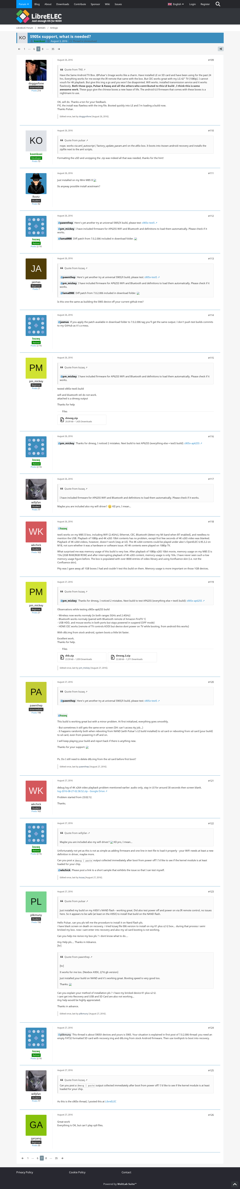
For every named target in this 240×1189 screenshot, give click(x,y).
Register (205, 4)
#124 (211, 1027)
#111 (211, 173)
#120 (211, 682)
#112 (211, 215)
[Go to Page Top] (234, 1184)
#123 (211, 891)
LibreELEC (110, 1101)
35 (53, 49)
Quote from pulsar (74, 140)
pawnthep (84, 766)
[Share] (221, 49)
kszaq (82, 877)
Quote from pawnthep (77, 956)
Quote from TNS (73, 69)
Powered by (120, 1184)
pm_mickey (84, 667)
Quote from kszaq (74, 268)
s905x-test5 (148, 222)
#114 (211, 315)
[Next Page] (59, 48)
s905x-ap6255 (192, 443)
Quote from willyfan (75, 833)
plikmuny (83, 1013)
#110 (211, 130)
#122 (211, 823)
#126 (211, 1114)
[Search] (218, 4)
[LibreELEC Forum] (120, 16)
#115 (211, 357)
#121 (211, 780)
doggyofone (85, 116)
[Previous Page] (19, 48)
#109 (211, 59)
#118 (211, 521)
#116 (211, 436)
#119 (211, 581)
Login (192, 4)
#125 (211, 1070)
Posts (34, 90)
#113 (211, 258)
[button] (176, 4)
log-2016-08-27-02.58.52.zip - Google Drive (81, 791)
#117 (211, 478)
